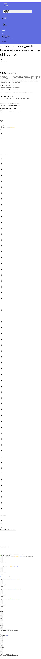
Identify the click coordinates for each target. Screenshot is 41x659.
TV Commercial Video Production (6, 144)
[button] (20, 66)
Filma (1, 0)
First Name (2, 611)
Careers (4, 41)
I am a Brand (5, 35)
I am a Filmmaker (6, 36)
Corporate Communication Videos (6, 141)
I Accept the (7, 629)
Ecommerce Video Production (5, 148)
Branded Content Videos (4, 147)
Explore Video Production (5, 16)
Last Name (2, 614)
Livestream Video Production (5, 150)
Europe (3, 316)
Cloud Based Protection (4, 153)
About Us (4, 26)
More (2, 140)
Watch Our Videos (8, 12)
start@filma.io (4, 526)
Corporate (4, 57)
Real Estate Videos (3, 152)
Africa (2, 303)
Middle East (4, 493)
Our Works (5, 37)
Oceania (3, 487)
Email (1, 618)
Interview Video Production (5, 151)
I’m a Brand (7, 5)
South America (4, 474)
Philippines (5, 59)
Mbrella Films (12, 127)
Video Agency (2, 146)
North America (4, 455)
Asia (2, 156)
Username (2, 647)
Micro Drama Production (4, 142)
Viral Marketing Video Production (6, 145)
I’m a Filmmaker (8, 6)
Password (1, 625)
